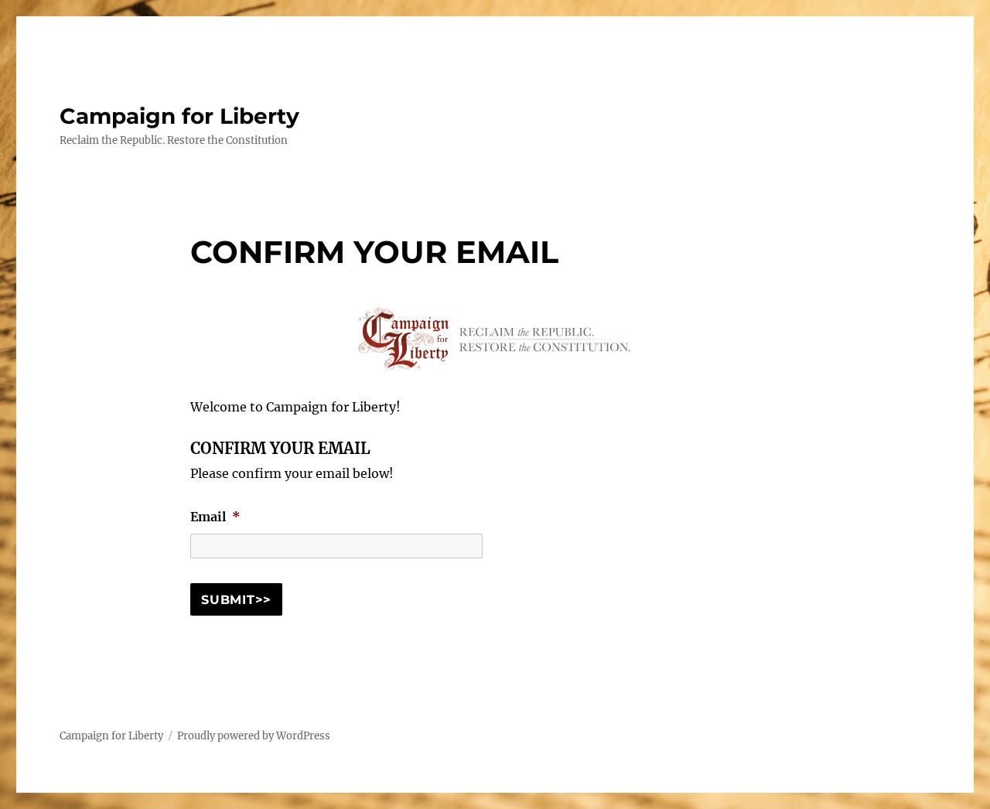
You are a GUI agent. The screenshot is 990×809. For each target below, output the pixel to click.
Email (215, 516)
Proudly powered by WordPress (253, 735)
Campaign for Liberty (179, 116)
